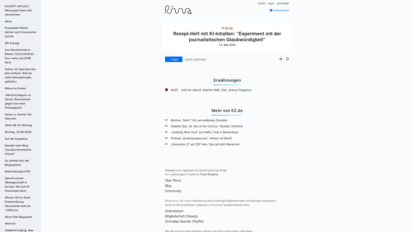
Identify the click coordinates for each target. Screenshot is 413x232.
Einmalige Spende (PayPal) (184, 221)
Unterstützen (174, 210)
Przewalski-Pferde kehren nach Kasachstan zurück (20, 32)
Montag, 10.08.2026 (18, 132)
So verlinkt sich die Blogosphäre (17, 162)
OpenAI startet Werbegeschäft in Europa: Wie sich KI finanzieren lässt (17, 184)
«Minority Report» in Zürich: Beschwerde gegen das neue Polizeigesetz (18, 101)
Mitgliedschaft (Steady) (181, 216)
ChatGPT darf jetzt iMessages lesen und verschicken (18, 10)
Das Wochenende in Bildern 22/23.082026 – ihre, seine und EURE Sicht (20, 56)
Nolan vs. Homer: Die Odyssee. (18, 116)
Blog (168, 185)
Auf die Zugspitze (16, 138)
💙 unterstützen (279, 10)
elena (8, 21)
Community (173, 190)
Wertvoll (10, 223)
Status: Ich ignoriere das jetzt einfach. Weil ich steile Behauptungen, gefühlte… (20, 75)
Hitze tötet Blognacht (18, 216)
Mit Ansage (12, 43)
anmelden (283, 3)
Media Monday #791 (17, 171)
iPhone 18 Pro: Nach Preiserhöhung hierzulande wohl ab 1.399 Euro (17, 204)
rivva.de (169, 170)
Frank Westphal (209, 174)
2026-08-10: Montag (18, 125)
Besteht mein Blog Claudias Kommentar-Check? (18, 149)
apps (271, 3)
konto (262, 3)
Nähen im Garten (15, 88)
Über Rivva (173, 180)
